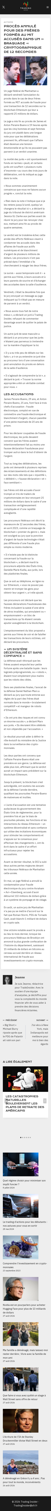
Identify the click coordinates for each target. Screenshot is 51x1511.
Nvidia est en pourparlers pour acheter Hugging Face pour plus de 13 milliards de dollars (24, 1308)
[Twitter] (3, 7)
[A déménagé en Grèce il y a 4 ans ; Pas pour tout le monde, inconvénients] (25, 1462)
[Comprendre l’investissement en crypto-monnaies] (25, 1247)
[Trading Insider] (25, 7)
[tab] (20, 1137)
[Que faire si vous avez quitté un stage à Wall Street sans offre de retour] (25, 1379)
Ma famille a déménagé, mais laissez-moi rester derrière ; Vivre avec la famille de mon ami (25, 1354)
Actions (8, 22)
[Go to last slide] (6, 1100)
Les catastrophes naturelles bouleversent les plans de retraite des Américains (25, 1103)
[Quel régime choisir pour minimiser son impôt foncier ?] (25, 1164)
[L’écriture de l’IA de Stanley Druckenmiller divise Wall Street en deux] (25, 1421)
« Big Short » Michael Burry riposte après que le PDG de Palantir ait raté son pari (13, 1030)
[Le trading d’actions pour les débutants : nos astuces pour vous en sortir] (25, 1206)
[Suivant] (44, 1100)
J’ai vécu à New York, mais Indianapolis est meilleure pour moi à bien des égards (39, 1032)
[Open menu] (47, 7)
